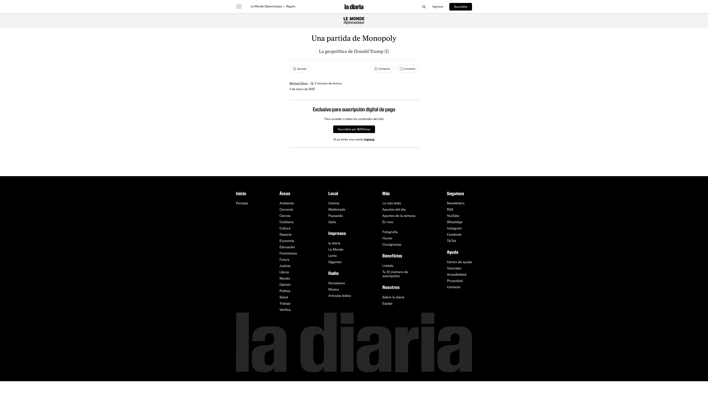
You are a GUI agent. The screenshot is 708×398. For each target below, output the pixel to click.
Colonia (333, 203)
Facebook (454, 235)
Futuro (284, 260)
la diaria (334, 243)
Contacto (453, 287)
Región (290, 6)
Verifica (285, 310)
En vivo (387, 222)
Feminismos (288, 253)
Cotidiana (287, 222)
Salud (284, 297)
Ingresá (369, 139)
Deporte (286, 235)
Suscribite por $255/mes (354, 129)
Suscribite (460, 6)
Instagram (454, 228)
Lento (332, 256)
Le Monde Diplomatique (266, 6)
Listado (387, 266)
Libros (284, 272)
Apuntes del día (394, 209)
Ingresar (437, 6)
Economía (287, 241)
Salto (332, 222)
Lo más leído (391, 203)
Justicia (285, 266)
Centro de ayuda (459, 262)
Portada (242, 203)
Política (285, 291)
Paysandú (335, 216)
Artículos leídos (339, 296)
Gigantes (334, 262)
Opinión (285, 285)
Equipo (387, 303)
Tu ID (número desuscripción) (395, 274)
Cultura (285, 228)
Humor (387, 238)
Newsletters (455, 203)
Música (333, 289)
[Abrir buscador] (423, 6)
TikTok (451, 241)
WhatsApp (454, 222)
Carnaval (286, 209)
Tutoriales (454, 268)
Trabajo (285, 303)
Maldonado (336, 209)
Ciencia (285, 216)
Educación (287, 247)
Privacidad (455, 281)
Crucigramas (391, 244)
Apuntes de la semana (398, 216)
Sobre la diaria (393, 297)
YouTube (453, 216)
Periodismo (336, 283)
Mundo (285, 278)
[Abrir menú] (239, 7)
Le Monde (335, 249)
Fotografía (390, 232)
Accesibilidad (456, 275)
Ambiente (287, 203)
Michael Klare (298, 83)
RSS (450, 209)
